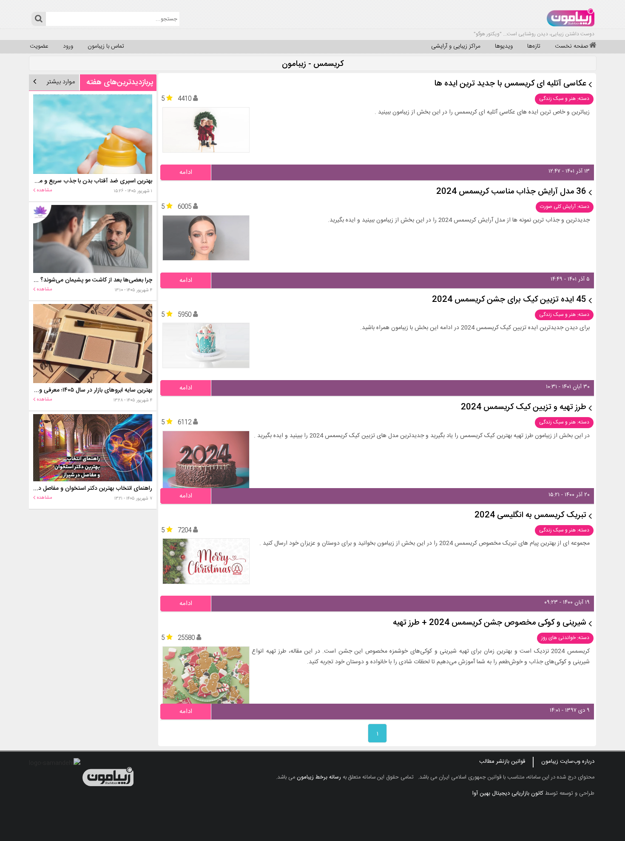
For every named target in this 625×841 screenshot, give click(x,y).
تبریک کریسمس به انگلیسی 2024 (530, 515)
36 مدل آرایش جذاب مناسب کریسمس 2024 (511, 192)
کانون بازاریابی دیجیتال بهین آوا (507, 793)
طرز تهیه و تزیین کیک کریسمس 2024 (523, 407)
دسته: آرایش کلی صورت (564, 206)
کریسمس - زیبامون (313, 64)
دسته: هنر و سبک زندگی (564, 98)
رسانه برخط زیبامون (319, 777)
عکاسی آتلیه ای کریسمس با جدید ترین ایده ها (510, 84)
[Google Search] (38, 18)
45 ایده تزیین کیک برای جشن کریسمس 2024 (509, 299)
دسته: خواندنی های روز (565, 638)
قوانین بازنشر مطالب (502, 761)
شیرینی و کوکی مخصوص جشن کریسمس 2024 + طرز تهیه (489, 623)
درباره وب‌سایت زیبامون (567, 761)
